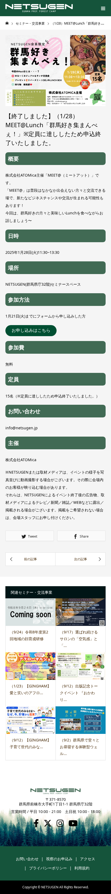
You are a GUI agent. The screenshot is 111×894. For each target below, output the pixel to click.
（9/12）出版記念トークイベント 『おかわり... (79, 692)
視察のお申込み (59, 858)
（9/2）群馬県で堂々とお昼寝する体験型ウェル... (79, 746)
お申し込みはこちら (31, 330)
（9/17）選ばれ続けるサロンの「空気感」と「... (79, 638)
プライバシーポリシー (48, 868)
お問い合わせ (27, 858)
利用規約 (81, 868)
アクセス (87, 858)
